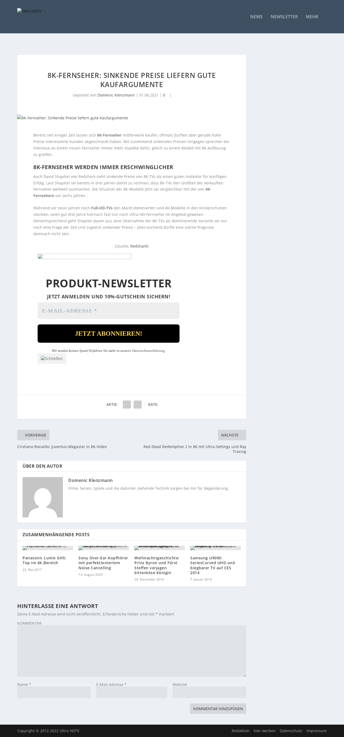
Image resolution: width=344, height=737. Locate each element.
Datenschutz (291, 730)
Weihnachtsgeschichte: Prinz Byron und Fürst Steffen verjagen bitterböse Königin (157, 565)
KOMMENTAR (29, 623)
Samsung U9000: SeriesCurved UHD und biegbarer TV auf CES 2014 (212, 565)
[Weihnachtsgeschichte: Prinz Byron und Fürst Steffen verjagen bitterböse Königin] (159, 548)
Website (180, 684)
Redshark (138, 246)
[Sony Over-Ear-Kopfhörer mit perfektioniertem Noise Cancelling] (103, 548)
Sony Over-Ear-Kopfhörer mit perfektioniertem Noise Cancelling (103, 562)
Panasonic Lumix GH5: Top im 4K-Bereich (44, 560)
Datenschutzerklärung (148, 351)
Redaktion (241, 730)
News (256, 17)
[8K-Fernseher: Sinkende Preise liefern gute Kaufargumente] (131, 118)
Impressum (316, 730)
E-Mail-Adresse (111, 684)
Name (24, 684)
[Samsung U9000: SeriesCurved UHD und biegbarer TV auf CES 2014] (215, 548)
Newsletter (284, 17)
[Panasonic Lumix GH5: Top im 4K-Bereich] (48, 548)
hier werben (265, 730)
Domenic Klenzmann (116, 95)
